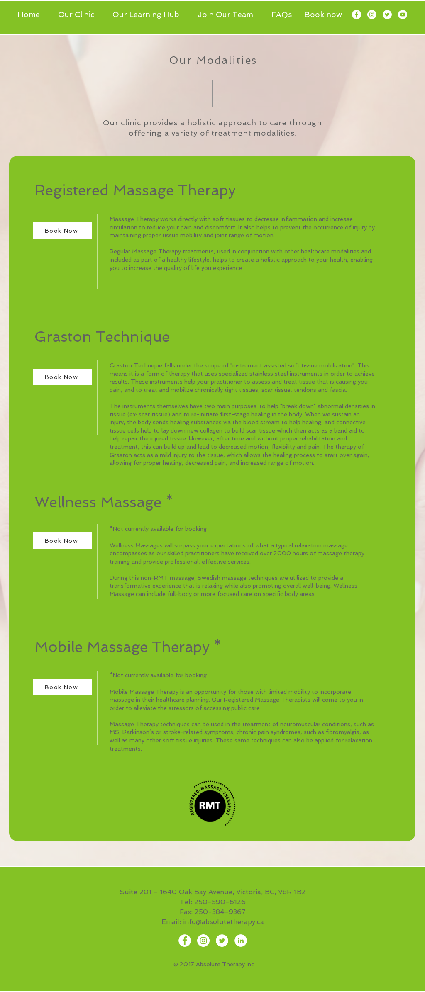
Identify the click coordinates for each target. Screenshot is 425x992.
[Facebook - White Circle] (356, 14)
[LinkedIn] (240, 940)
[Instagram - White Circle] (371, 14)
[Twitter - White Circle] (387, 14)
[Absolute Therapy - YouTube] (402, 14)
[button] (79, 14)
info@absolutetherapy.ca (223, 922)
